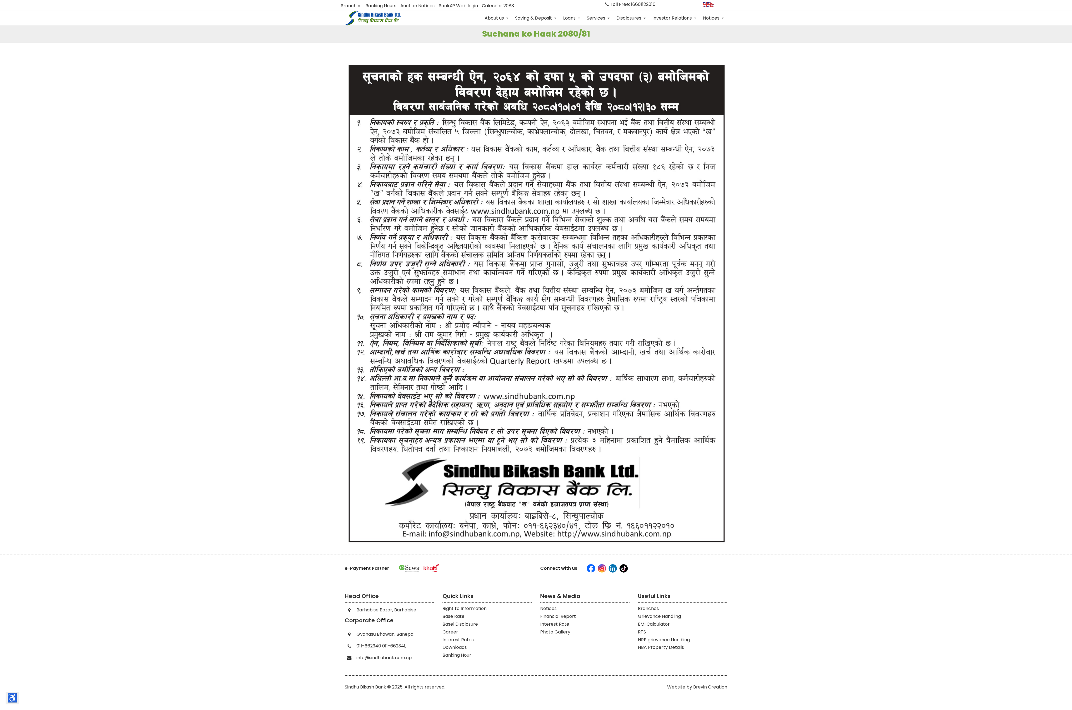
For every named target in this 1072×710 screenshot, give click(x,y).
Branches (351, 6)
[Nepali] (713, 4)
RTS (642, 632)
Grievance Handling (659, 616)
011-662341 (393, 646)
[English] (706, 4)
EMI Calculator (654, 624)
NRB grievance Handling (664, 640)
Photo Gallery (555, 632)
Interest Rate (554, 624)
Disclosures (629, 18)
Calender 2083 (498, 6)
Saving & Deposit (534, 18)
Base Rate (453, 616)
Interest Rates (458, 640)
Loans (570, 18)
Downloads (454, 647)
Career (450, 632)
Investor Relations (672, 18)
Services (596, 18)
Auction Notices (417, 6)
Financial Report (558, 616)
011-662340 (368, 646)
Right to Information (464, 608)
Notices (712, 18)
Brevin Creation (710, 687)
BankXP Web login (458, 6)
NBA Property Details (661, 647)
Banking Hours (380, 6)
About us (495, 18)
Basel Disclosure (460, 624)
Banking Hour (456, 655)
